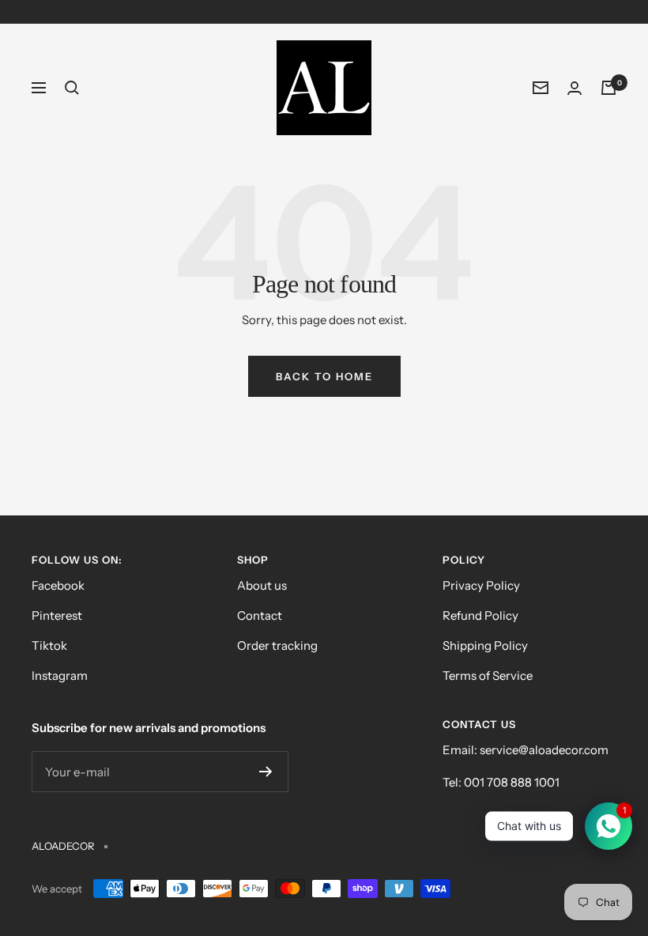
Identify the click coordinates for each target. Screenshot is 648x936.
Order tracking (277, 645)
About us (262, 585)
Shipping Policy (485, 645)
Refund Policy (480, 615)
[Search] (72, 88)
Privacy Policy (481, 585)
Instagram (60, 675)
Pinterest (57, 615)
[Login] (574, 88)
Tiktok (49, 645)
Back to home (324, 376)
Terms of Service (488, 675)
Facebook (58, 585)
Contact (259, 615)
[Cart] (608, 88)
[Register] (266, 771)
